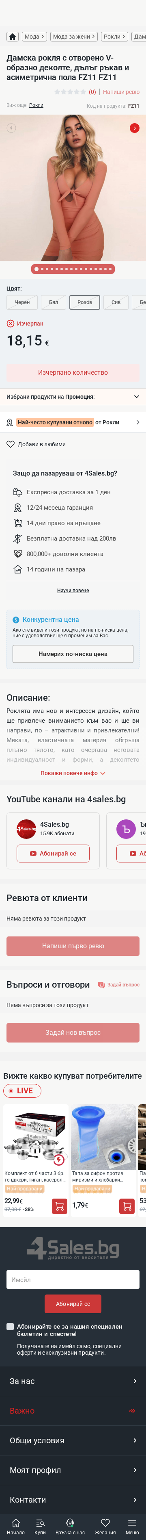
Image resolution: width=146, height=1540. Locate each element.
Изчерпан (30, 323)
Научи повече (73, 590)
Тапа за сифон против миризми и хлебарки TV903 (97, 1176)
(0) (92, 92)
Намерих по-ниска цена (73, 654)
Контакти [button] (28, 1500)
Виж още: (17, 105)
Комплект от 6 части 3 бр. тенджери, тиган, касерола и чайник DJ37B (34, 1176)
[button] (73, 397)
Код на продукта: (107, 106)
